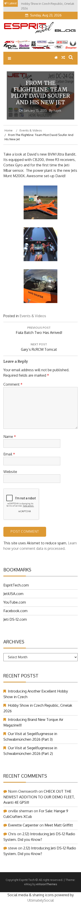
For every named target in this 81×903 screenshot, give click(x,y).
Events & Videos (33, 316)
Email (9, 454)
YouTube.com (14, 602)
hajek (57, 110)
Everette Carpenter (23, 825)
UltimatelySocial (40, 900)
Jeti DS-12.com (15, 619)
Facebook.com (15, 611)
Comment (12, 384)
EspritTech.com (16, 585)
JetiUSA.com (13, 593)
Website (10, 471)
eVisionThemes (46, 884)
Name (9, 436)
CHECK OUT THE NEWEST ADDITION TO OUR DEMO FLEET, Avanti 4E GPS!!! (39, 797)
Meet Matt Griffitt (59, 825)
